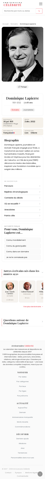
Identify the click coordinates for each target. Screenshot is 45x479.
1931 (14, 102)
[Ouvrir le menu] (40, 4)
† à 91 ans (28, 102)
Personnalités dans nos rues (22, 458)
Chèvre (34, 133)
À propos (18, 473)
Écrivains (14, 24)
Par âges (22, 391)
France (9, 126)
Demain (22, 412)
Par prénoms (22, 396)
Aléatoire (22, 443)
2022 (19, 102)
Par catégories (22, 381)
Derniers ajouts (22, 439)
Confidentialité (22, 476)
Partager (24, 87)
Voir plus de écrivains (32, 307)
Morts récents (22, 422)
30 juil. (6, 121)
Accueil (5, 24)
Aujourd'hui (22, 408)
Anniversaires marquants (22, 417)
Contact (8, 473)
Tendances (22, 453)
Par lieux (22, 386)
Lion (27, 133)
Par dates (22, 377)
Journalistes (28, 110)
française (7, 133)
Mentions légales (31, 473)
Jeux (22, 448)
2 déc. (27, 121)
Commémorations (22, 427)
